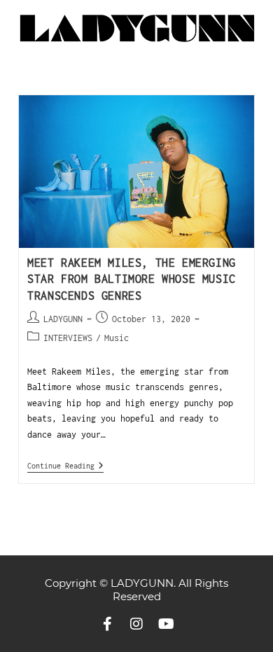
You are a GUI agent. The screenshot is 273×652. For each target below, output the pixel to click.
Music (116, 338)
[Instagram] (137, 624)
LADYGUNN (63, 319)
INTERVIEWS (67, 338)
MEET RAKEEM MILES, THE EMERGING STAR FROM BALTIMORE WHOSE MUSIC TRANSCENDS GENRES (131, 279)
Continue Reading (65, 465)
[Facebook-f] (107, 624)
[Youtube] (166, 624)
